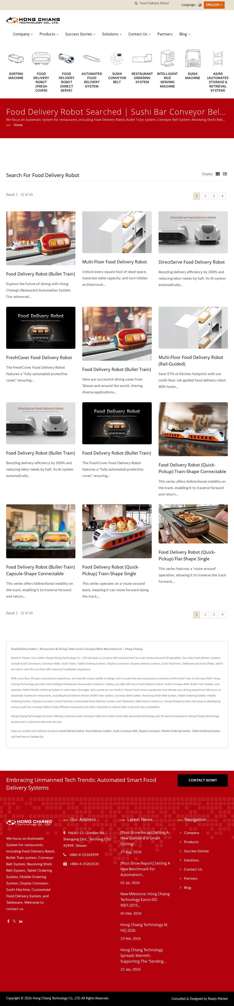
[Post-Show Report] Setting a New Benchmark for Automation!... (145, 869)
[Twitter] (14, 921)
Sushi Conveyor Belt (125, 731)
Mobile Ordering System (176, 731)
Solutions (110, 34)
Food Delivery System (98, 731)
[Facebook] (8, 921)
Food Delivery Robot (71, 731)
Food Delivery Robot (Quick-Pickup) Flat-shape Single (187, 555)
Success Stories (79, 34)
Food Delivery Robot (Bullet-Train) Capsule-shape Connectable (40, 570)
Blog (183, 34)
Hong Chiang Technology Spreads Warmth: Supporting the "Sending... (143, 955)
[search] (136, 3)
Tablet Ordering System (206, 731)
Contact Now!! (203, 780)
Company (21, 34)
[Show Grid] (218, 174)
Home (18, 125)
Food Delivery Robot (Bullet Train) (40, 274)
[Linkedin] (20, 921)
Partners (165, 34)
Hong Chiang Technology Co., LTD (56, 998)
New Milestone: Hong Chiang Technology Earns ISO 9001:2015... (145, 899)
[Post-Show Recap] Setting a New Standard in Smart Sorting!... (144, 838)
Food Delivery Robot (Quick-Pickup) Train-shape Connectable (192, 468)
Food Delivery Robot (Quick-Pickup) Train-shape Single (110, 570)
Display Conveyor (149, 731)
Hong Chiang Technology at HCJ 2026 (144, 927)
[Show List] (225, 174)
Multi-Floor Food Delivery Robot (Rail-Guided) (191, 360)
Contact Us (138, 34)
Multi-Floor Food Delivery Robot (114, 262)
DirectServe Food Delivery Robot (192, 262)
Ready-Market (218, 999)
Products (48, 34)
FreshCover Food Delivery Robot (39, 357)
